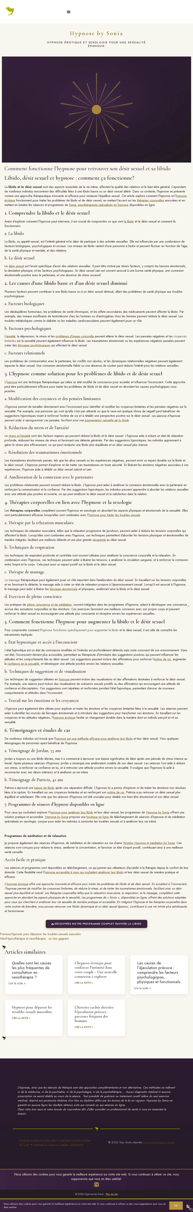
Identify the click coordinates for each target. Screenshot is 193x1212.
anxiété (10, 336)
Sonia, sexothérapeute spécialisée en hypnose (99, 205)
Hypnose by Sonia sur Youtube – (52, 1144)
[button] (68, 12)
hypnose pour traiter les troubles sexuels (114, 515)
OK (96, 1184)
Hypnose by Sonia (96, 33)
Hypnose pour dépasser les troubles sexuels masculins (32, 1009)
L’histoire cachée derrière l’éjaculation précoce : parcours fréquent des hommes (94, 1014)
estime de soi (162, 659)
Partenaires (77, 1144)
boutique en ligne (98, 817)
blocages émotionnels (63, 589)
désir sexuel (16, 266)
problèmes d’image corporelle (75, 336)
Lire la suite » (84, 982)
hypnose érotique (64, 717)
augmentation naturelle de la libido (107, 420)
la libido (129, 221)
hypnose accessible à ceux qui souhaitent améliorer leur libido (83, 872)
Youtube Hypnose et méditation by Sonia (149, 843)
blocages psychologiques (34, 345)
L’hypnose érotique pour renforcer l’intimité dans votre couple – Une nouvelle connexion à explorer (96, 970)
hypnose (12, 382)
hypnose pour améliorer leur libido (71, 812)
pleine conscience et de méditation (49, 604)
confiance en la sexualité (23, 664)
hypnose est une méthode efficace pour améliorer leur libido (94, 738)
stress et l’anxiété (19, 436)
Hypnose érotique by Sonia (158, 1142)
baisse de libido (44, 788)
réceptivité (99, 540)
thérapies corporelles (150, 200)
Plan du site (112, 1194)
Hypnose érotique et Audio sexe (37, 1140)
